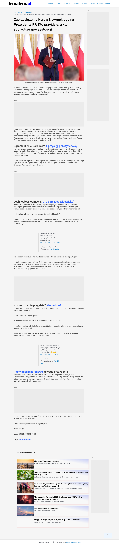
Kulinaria (100, 4)
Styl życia (84, 4)
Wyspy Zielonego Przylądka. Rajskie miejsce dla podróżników (57, 520)
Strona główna (18, 12)
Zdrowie (92, 4)
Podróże (107, 4)
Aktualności (51, 4)
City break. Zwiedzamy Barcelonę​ (46, 461)
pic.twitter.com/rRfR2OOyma (50, 242)
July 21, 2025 (54, 249)
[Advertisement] (49, 114)
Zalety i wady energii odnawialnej (46, 508)
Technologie (68, 4)
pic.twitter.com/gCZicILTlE (49, 354)
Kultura (76, 4)
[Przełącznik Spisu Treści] (108, 535)
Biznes (59, 4)
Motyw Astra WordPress (73, 542)
